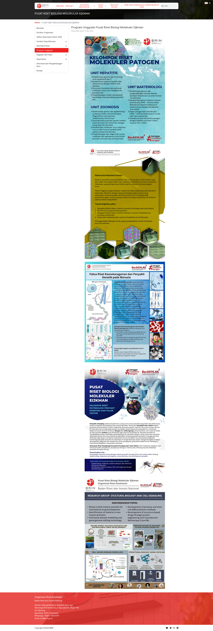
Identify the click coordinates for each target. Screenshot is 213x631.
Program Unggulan (44, 50)
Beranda (60, 6)
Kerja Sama (51, 59)
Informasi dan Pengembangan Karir (49, 64)
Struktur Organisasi (44, 32)
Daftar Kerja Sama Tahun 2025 (49, 37)
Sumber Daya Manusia (51, 41)
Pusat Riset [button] (101, 6)
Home (37, 22)
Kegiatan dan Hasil (51, 54)
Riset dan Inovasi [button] (114, 6)
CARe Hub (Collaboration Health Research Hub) (141, 6)
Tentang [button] (68, 6)
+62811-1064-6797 (51, 615)
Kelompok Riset (51, 46)
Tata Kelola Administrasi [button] (84, 6)
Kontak (39, 70)
